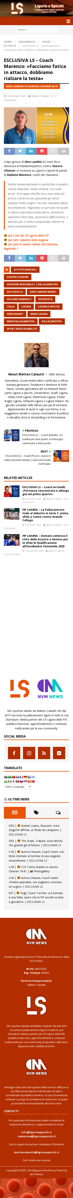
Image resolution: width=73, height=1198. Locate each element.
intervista (45, 299)
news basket (15, 314)
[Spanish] (29, 781)
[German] (25, 777)
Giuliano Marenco (19, 299)
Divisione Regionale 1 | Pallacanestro (32, 284)
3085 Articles (57, 374)
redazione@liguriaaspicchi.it (37, 1136)
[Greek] (29, 777)
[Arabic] (9, 777)
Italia (10, 306)
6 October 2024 (33, 524)
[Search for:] (36, 30)
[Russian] (21, 781)
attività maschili (25, 269)
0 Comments (13, 554)
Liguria (26, 306)
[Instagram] (29, 753)
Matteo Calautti (40, 96)
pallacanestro (52, 321)
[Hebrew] (33, 777)
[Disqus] (36, 614)
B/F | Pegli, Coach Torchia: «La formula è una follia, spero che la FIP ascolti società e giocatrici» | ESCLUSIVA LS (36, 897)
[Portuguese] (17, 781)
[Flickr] (59, 753)
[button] (67, 21)
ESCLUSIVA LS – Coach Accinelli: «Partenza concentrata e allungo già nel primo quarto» (45, 490)
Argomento (26, 41)
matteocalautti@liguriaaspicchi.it (36, 1152)
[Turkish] (33, 781)
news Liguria (38, 314)
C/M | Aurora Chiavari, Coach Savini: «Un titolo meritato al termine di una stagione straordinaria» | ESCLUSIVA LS (36, 856)
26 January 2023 (33, 498)
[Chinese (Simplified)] (13, 777)
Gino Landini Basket (43, 291)
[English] (17, 777)
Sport (46, 41)
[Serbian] (25, 781)
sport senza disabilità (22, 328)
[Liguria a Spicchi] (36, 14)
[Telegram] (44, 753)
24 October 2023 (16, 96)
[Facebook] (14, 753)
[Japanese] (13, 781)
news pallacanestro (21, 321)
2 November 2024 (34, 550)
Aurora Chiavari (17, 277)
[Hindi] (5, 781)
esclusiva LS (15, 291)
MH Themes (36, 1174)
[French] (21, 777)
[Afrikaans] (5, 777)
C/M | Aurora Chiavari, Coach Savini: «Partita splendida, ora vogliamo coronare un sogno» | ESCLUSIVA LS (35, 882)
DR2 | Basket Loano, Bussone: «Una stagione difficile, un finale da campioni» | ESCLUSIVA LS (35, 830)
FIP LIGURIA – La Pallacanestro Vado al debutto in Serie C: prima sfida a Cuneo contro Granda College (45, 515)
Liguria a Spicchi (49, 306)
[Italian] (9, 781)
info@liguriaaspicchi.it (36, 1132)
